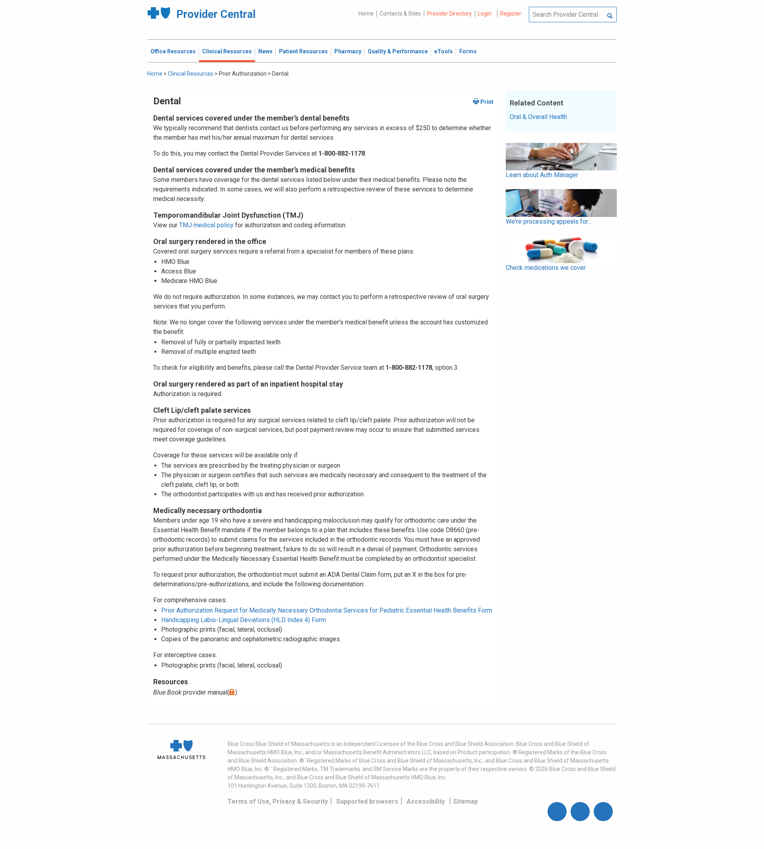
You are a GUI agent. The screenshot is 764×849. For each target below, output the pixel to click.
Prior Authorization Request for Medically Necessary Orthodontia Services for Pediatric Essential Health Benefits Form (326, 610)
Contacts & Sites (400, 13)
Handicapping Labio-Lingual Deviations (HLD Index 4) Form (243, 620)
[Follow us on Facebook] (557, 811)
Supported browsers (367, 801)
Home (366, 13)
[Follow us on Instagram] (580, 811)
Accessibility (426, 801)
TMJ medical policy (206, 225)
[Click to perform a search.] (610, 16)
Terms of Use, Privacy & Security (278, 801)
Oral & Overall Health (538, 117)
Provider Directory (449, 13)
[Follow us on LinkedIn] (603, 811)
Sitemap (465, 801)
